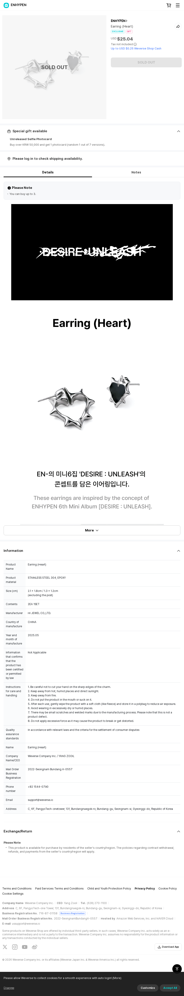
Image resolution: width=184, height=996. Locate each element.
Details (48, 172)
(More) (116, 978)
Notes (136, 172)
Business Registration (73, 913)
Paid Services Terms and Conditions (59, 888)
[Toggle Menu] (177, 5)
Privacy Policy (145, 888)
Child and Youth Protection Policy (109, 888)
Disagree (9, 988)
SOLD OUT (146, 62)
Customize (148, 988)
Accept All (170, 988)
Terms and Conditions (17, 888)
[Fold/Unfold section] (92, 131)
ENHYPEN (118, 21)
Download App (170, 946)
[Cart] (168, 5)
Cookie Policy (167, 888)
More (89, 530)
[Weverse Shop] (6, 5)
